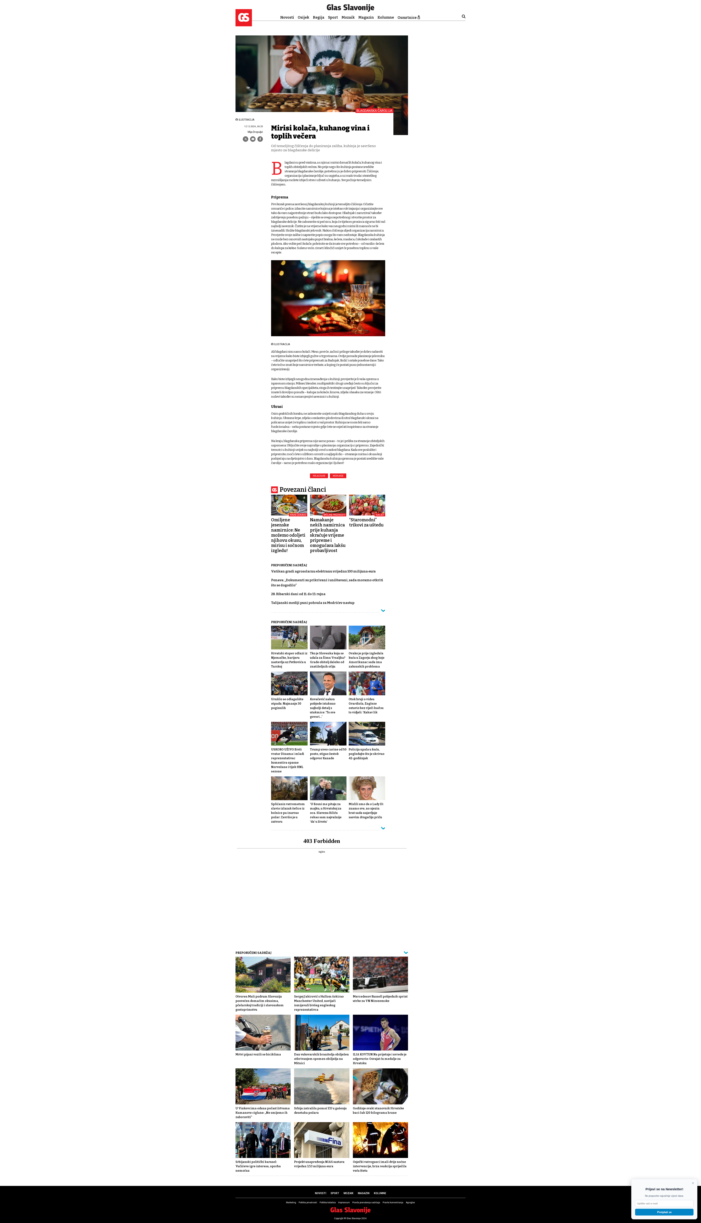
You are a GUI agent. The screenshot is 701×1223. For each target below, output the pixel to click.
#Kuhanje (338, 476)
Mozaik (348, 17)
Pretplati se (664, 1212)
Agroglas (410, 1202)
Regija (318, 17)
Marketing (291, 1202)
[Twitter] (245, 139)
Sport (333, 17)
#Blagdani (319, 476)
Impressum (344, 1202)
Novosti (287, 17)
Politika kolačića (328, 1202)
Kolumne (386, 17)
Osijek (303, 17)
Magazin (366, 17)
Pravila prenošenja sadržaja (366, 1202)
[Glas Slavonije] (243, 24)
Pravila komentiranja (393, 1202)
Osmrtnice (407, 17)
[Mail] (253, 139)
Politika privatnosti (308, 1202)
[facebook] (260, 139)
